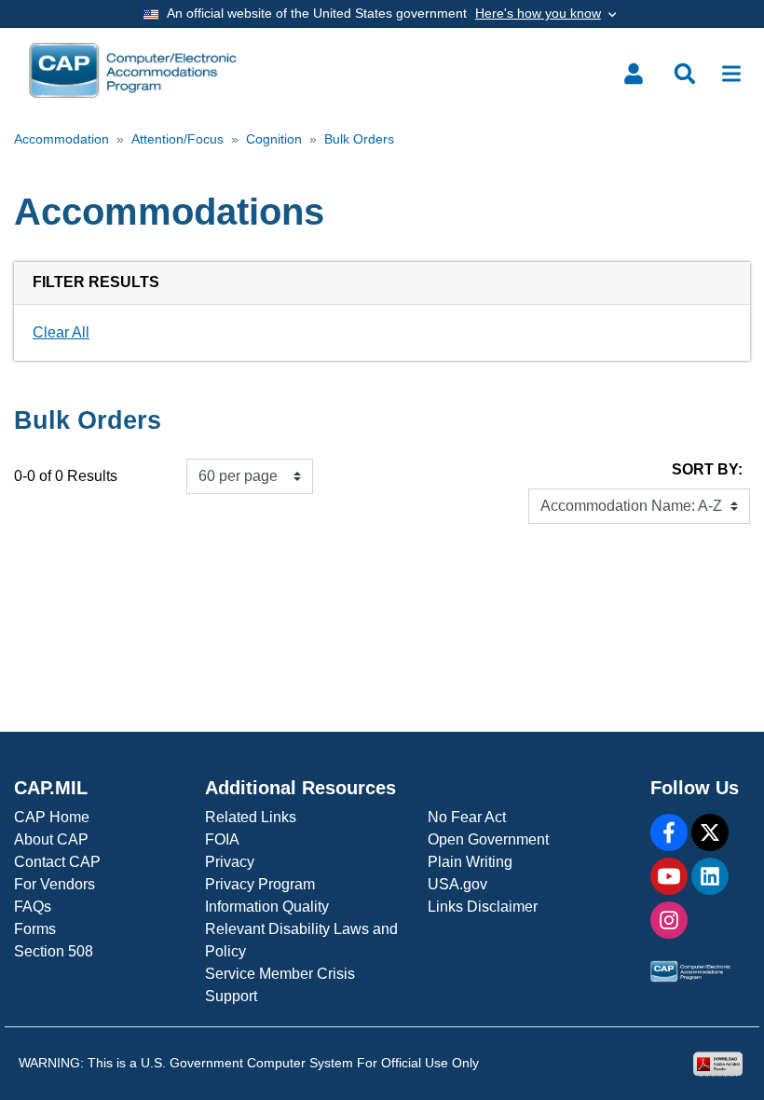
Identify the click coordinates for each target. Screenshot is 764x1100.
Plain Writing (470, 862)
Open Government (488, 839)
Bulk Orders (359, 139)
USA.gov (457, 884)
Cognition (274, 139)
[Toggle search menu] (684, 73)
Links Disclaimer (483, 906)
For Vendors (54, 884)
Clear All (61, 332)
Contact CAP (57, 862)
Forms (35, 929)
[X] (710, 832)
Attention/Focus (177, 139)
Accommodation (61, 139)
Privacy (229, 862)
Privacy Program (260, 884)
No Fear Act (467, 817)
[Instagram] (669, 920)
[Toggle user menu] (633, 73)
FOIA (222, 839)
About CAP (51, 839)
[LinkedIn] (710, 876)
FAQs (32, 906)
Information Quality (267, 906)
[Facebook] (669, 832)
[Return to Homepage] (133, 70)
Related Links (250, 817)
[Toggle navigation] (731, 73)
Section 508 (53, 951)
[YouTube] (669, 876)
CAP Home (51, 817)
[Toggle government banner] (382, 14)
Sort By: (707, 469)
